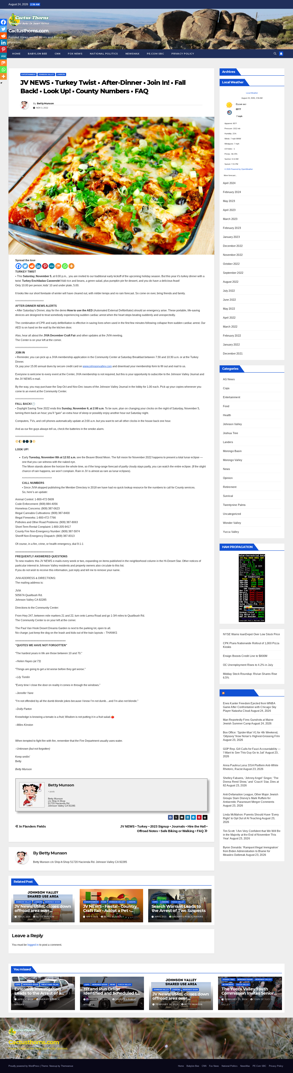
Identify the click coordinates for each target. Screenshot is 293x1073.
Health (227, 415)
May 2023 (229, 201)
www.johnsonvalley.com (97, 366)
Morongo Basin (52, 902)
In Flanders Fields (32, 826)
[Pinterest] (45, 266)
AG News (229, 379)
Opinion (228, 478)
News (226, 469)
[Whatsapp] (65, 266)
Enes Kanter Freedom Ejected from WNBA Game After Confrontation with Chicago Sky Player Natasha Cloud (249, 707)
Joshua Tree (230, 433)
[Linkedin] (38, 266)
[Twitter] (25, 266)
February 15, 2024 (236, 999)
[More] (71, 266)
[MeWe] (52, 266)
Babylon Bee (37, 53)
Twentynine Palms (234, 504)
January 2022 (231, 344)
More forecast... (230, 174)
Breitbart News (239, 693)
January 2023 (231, 236)
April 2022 (229, 317)
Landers (61, 74)
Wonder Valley (232, 522)
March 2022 (230, 326)
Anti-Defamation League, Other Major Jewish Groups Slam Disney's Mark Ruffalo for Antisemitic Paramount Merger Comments (250, 798)
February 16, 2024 (167, 1004)
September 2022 (233, 272)
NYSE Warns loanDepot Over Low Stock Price (251, 634)
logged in (33, 944)
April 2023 (229, 210)
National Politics (104, 53)
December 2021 (233, 353)
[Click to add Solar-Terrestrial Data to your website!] (252, 587)
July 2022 (229, 290)
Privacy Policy (182, 53)
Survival (228, 496)
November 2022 (233, 254)
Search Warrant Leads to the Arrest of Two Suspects (179, 908)
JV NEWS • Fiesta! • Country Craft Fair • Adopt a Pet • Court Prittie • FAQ (110, 910)
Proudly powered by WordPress (24, 1066)
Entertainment (28, 74)
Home (16, 53)
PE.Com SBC (155, 53)
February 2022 (232, 335)
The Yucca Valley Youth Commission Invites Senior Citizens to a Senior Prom (247, 993)
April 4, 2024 (26, 999)
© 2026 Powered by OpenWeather (238, 169)
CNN (58, 53)
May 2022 (229, 308)
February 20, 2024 (98, 999)
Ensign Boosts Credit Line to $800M (245, 655)
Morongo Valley (232, 460)
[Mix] (58, 266)
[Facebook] (19, 266)
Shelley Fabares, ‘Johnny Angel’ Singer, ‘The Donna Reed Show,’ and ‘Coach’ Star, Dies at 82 (251, 782)
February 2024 (232, 192)
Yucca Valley (177, 902)
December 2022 (233, 245)
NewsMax (132, 53)
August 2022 (231, 281)
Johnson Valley (46, 74)
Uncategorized (232, 513)
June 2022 (229, 299)
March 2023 (230, 219)
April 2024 (229, 183)
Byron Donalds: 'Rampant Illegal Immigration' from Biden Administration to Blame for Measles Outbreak (251, 851)
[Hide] (1, 83)
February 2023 (232, 228)
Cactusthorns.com (28, 31)
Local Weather (252, 93)
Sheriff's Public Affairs (187, 917)
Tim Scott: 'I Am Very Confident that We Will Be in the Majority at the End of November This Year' (251, 835)
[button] (275, 53)
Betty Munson (45, 103)
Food (103, 902)
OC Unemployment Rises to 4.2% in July (248, 664)
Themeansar (67, 1066)
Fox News (75, 53)
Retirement (230, 487)
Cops (155, 902)
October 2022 (231, 263)
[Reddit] (32, 266)
